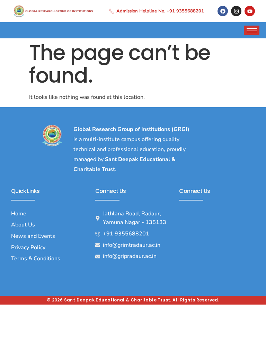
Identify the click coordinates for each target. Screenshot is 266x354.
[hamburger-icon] (251, 30)
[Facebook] (223, 11)
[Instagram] (236, 11)
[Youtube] (250, 11)
